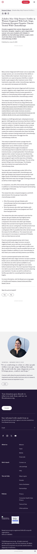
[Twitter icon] (11, 436)
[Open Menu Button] (34, 2)
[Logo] (3, 2)
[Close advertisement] (35, 551)
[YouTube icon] (15, 436)
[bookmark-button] (8, 14)
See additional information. (10, 549)
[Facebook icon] (3, 436)
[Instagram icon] (7, 436)
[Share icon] (3, 13)
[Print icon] (5, 13)
